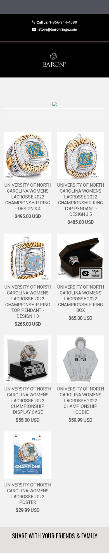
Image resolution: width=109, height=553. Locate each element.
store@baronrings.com (57, 29)
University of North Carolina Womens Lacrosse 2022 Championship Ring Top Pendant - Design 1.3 (27, 301)
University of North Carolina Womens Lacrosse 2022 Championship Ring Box (80, 298)
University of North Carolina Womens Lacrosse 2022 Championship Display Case (27, 400)
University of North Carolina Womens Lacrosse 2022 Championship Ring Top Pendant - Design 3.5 (80, 199)
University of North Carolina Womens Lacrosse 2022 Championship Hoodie (80, 400)
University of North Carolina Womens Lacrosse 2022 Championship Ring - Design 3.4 (27, 196)
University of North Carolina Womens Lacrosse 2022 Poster (27, 493)
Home (9, 88)
